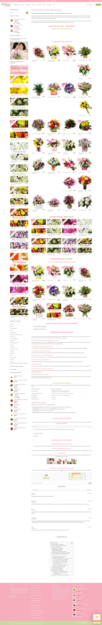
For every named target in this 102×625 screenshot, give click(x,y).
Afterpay (76, 376)
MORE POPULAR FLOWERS (57, 550)
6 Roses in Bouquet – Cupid (66, 134)
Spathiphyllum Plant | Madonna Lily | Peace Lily (36, 97)
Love (64, 591)
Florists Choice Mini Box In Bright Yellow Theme (16, 206)
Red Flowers (60, 595)
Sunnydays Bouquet (81, 115)
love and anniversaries (51, 337)
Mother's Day (57, 337)
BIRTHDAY (28, 4)
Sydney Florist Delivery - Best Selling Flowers (60, 551)
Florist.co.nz (72, 366)
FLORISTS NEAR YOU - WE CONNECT (57, 570)
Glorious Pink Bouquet (67, 210)
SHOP (22, 4)
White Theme (61, 598)
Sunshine (33, 153)
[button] (58, 1)
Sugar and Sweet (81, 172)
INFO (54, 4)
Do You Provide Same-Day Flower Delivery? (60, 562)
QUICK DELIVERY (57, 573)
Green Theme (60, 591)
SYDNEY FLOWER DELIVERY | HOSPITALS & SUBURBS (61, 552)
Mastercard (61, 376)
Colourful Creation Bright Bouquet (82, 134)
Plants (53, 595)
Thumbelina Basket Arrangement (51, 210)
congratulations (86, 336)
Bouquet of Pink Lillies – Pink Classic (36, 61)
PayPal (71, 376)
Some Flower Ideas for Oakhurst (58, 548)
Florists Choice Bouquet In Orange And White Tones (17, 272)
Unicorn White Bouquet (82, 97)
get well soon (35, 337)
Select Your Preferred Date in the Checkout (59, 545)
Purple (56, 595)
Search (90, 483)
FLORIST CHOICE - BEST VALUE (58, 549)
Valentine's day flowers (61, 596)
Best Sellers (12, 324)
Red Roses (64, 595)
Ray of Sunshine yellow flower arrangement (51, 61)
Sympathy (12, 359)
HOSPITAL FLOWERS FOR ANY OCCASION (60, 572)
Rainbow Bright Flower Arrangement (51, 134)
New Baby (12, 351)
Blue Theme (54, 588)
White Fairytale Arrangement (65, 153)
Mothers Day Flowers (14, 348)
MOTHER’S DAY (17, 4)
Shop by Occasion (13, 357)
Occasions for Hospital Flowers (58, 569)
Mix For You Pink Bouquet (67, 190)
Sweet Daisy (80, 78)
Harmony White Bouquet (82, 210)
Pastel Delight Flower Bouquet (35, 173)
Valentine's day (54, 596)
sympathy (77, 336)
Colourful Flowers (66, 588)
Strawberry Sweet (66, 60)
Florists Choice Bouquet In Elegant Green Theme (16, 184)
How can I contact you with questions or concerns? (61, 564)
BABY (44, 4)
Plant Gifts (12, 353)
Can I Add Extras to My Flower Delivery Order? (60, 560)
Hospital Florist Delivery (35, 588)
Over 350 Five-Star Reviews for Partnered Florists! (60, 574)
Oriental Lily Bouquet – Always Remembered (51, 173)
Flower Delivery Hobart (35, 615)
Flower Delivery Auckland (36, 617)
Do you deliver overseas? (57, 563)
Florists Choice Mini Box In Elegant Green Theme (17, 118)
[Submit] (27, 13)
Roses (11, 355)
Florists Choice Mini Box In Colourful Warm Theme (17, 228)
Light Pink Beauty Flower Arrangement (82, 153)
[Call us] (15, 596)
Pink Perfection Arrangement (34, 210)
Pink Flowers (68, 593)
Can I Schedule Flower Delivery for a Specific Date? (61, 559)
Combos (11, 330)
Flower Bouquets (54, 591)
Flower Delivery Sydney (35, 590)
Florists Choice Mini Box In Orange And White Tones (17, 317)
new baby (80, 336)
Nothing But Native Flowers (83, 60)
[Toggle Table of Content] (71, 543)
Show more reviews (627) (61, 536)
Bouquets (12, 326)
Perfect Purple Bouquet (67, 97)
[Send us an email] (13, 596)
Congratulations (13, 332)
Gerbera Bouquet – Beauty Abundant (82, 191)
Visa (58, 376)
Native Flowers (68, 591)
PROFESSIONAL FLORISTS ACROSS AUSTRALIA (61, 571)
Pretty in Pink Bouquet (67, 172)
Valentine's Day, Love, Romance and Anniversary (19, 363)
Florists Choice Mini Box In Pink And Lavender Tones (17, 250)
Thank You (12, 361)
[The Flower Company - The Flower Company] (6, 4)
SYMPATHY (33, 4)
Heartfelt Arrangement (67, 318)
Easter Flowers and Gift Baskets (16, 334)
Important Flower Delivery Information (59, 566)
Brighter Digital (22, 623)
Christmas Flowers (13, 328)
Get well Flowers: (36, 429)
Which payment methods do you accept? (60, 565)
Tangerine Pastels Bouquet (36, 133)
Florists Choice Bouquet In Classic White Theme (16, 162)
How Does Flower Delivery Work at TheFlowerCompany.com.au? (63, 558)
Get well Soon (12, 340)
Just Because (12, 346)
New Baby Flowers (55, 593)
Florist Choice (12, 336)
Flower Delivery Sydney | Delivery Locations (60, 556)
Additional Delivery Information (58, 568)
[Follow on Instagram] (11, 596)
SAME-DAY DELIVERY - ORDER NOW (57, 544)
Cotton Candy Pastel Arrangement (51, 153)
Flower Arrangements (14, 338)
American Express (67, 376)
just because (44, 337)
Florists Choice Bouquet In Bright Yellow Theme (16, 95)
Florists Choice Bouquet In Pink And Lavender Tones (17, 295)
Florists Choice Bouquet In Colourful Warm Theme (17, 140)
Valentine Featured (55, 598)
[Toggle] (32, 327)
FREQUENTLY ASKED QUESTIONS (58, 557)
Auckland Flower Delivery (82, 366)
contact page (62, 370)
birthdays (73, 336)
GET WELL (39, 4)
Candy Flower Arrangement (52, 97)
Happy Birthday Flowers (14, 342)
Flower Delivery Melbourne (36, 593)
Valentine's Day (64, 337)
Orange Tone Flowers (62, 593)
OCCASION (48, 4)
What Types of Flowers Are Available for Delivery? (61, 561)
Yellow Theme (66, 598)
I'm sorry (11, 344)
